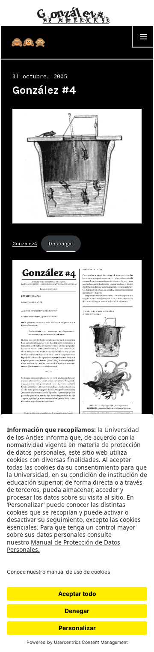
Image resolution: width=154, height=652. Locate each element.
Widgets (143, 47)
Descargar (61, 244)
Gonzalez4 (24, 244)
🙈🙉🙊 (28, 42)
